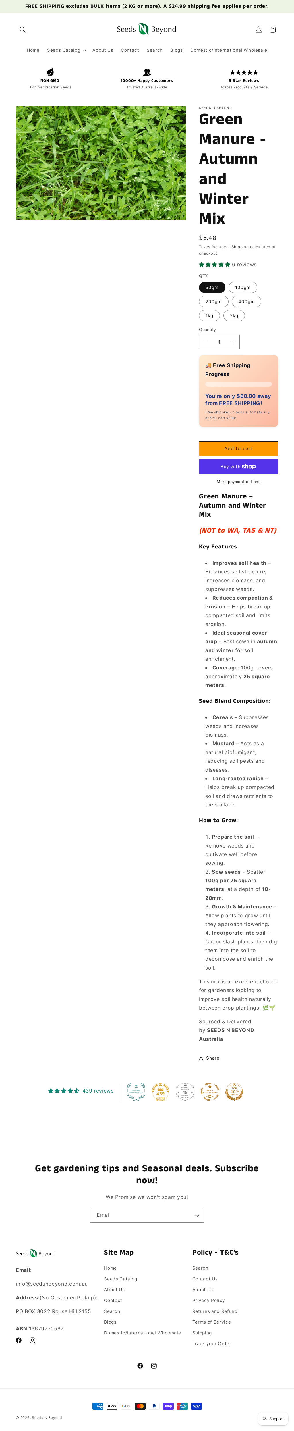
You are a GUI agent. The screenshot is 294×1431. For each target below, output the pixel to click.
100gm (243, 287)
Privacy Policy (208, 1300)
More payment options (239, 481)
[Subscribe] (197, 1215)
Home (110, 1268)
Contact (113, 1300)
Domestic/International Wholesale (142, 1333)
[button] (23, 29)
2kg (234, 315)
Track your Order (211, 1343)
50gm (212, 287)
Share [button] (212, 1058)
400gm (246, 301)
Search (112, 1311)
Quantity (207, 329)
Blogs (110, 1322)
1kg (209, 315)
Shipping (240, 246)
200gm (214, 301)
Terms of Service (211, 1322)
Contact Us (205, 1279)
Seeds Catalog (120, 1279)
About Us (114, 1289)
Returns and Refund (215, 1311)
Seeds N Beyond (47, 1417)
